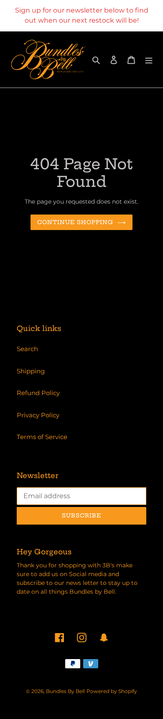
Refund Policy (38, 393)
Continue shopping (75, 222)
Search (27, 349)
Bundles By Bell (65, 691)
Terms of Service (42, 437)
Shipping (31, 371)
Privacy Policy (38, 415)
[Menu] (149, 60)
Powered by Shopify (112, 691)
